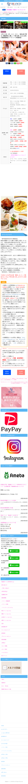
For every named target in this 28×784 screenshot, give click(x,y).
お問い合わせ (4, 772)
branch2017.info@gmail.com (13, 294)
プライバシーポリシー (6, 636)
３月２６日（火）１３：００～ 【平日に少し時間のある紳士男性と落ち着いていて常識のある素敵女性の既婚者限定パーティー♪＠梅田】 (14, 382)
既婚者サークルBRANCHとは (7, 581)
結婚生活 (3, 682)
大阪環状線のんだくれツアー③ (8, 522)
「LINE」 (14, 343)
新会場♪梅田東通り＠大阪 (7, 507)
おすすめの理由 (4, 743)
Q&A (2, 623)
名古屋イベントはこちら (6, 617)
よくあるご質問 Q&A (5, 732)
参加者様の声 (4, 626)
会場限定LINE (4, 594)
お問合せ (3, 642)
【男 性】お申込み (7, 372)
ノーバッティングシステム (7, 607)
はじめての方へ (3, 7)
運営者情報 (3, 639)
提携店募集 (3, 597)
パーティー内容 (16, 7)
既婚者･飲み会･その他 (6, 689)
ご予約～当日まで (5, 588)
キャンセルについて (23, 7)
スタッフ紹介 (4, 649)
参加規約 (3, 633)
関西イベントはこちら (6, 613)
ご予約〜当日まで (10, 7)
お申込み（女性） (4, 754)
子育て (2, 679)
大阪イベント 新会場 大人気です (9, 515)
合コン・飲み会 (4, 685)
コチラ (17, 148)
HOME (2, 725)
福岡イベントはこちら (6, 620)
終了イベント (3, 31)
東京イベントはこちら (6, 610)
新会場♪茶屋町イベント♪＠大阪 (8, 500)
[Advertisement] (14, 708)
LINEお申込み (4, 591)
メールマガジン (4, 652)
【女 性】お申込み (21, 372)
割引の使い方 (4, 584)
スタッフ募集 (4, 645)
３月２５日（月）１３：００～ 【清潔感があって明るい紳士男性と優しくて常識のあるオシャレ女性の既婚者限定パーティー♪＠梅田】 (14, 379)
